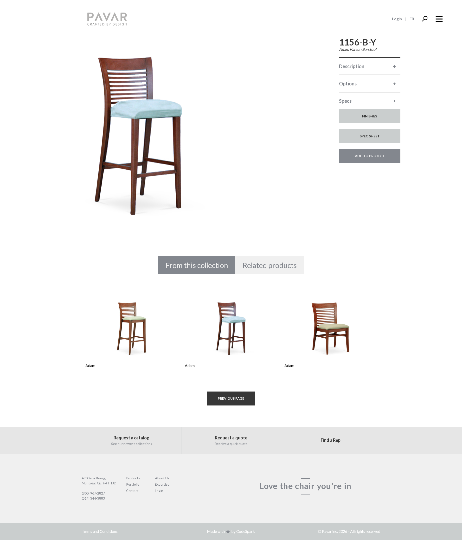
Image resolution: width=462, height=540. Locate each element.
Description (351, 66)
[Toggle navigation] (439, 18)
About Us (162, 478)
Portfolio (132, 484)
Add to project (370, 156)
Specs (345, 101)
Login (397, 18)
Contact (132, 491)
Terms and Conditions (100, 531)
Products (133, 478)
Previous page (231, 398)
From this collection (197, 265)
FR (412, 18)
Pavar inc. (330, 531)
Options (348, 83)
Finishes (369, 116)
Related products (270, 265)
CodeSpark (245, 531)
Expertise (162, 484)
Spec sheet (370, 136)
